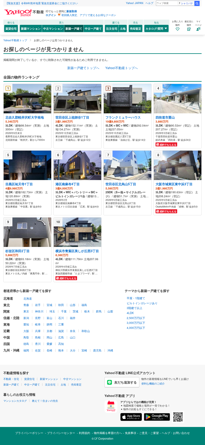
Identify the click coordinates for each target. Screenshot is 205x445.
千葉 (64, 311)
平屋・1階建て (136, 298)
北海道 (27, 298)
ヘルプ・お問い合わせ (176, 433)
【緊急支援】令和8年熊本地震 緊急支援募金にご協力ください (41, 3)
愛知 (26, 324)
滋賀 (61, 331)
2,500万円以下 (136, 318)
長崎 (49, 350)
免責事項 (130, 433)
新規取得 (71, 11)
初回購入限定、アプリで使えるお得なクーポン (88, 15)
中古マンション (53, 28)
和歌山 (85, 331)
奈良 (72, 331)
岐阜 (38, 324)
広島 (61, 337)
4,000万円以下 (136, 328)
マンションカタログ (15, 401)
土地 (123, 28)
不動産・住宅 (11, 379)
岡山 (49, 337)
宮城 (49, 305)
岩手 (38, 305)
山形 (72, 305)
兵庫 (38, 331)
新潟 (26, 318)
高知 (61, 344)
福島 (84, 305)
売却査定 (135, 28)
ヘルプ (149, 3)
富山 (49, 318)
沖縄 (110, 350)
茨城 (75, 311)
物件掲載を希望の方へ (108, 433)
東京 (26, 311)
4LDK (130, 313)
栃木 (87, 311)
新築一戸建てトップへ (83, 67)
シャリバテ (187, 3)
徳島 (26, 344)
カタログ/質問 (154, 28)
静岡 (49, 324)
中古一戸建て (93, 28)
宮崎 (84, 350)
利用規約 (84, 433)
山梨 (110, 311)
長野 (38, 318)
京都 (49, 331)
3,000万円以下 (136, 323)
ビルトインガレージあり (142, 303)
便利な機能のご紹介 (153, 383)
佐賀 (38, 350)
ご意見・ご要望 (149, 433)
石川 (61, 318)
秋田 (61, 305)
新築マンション (31, 28)
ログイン (51, 15)
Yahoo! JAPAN (134, 3)
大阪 (26, 331)
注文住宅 (111, 28)
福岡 (26, 350)
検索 (197, 3)
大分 (72, 350)
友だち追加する (125, 382)
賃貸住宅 (11, 28)
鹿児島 (97, 350)
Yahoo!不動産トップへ (121, 67)
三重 (61, 324)
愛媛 (49, 344)
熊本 (61, 350)
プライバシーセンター (61, 433)
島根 (38, 337)
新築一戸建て (73, 28)
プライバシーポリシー (29, 433)
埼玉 (52, 311)
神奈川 (39, 311)
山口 (72, 337)
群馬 (98, 311)
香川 (38, 344)
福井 (72, 318)
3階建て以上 (134, 308)
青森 (26, 305)
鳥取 (26, 337)
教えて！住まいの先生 (45, 401)
